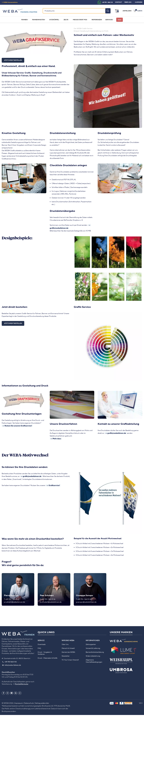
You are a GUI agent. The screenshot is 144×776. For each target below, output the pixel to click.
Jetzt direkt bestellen (13, 60)
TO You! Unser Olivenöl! (70, 660)
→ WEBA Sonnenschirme (10, 2)
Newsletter (66, 656)
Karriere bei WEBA (68, 652)
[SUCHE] (108, 10)
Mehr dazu (57, 439)
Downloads (42, 644)
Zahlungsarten (91, 644)
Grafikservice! (54, 485)
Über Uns (65, 644)
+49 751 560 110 (10, 662)
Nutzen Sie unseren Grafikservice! (18, 426)
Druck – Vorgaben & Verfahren (45, 653)
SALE (119, 19)
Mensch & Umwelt (68, 648)
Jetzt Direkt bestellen (13, 323)
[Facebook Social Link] (3, 693)
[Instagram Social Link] (7, 693)
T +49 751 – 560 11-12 (83, 599)
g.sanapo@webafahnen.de (86, 602)
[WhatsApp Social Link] (20, 693)
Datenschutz (29, 703)
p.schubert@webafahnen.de (50, 602)
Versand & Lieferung (93, 648)
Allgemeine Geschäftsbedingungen (94, 661)
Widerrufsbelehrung (93, 656)
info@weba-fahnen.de (12, 665)
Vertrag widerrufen (42, 703)
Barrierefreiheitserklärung (95, 652)
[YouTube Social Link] (11, 693)
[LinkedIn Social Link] (15, 693)
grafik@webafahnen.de (116, 433)
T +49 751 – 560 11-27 (11, 599)
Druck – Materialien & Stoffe (47, 658)
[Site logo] (20, 11)
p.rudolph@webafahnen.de (14, 602)
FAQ (39, 648)
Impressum (18, 703)
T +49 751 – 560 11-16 (47, 599)
